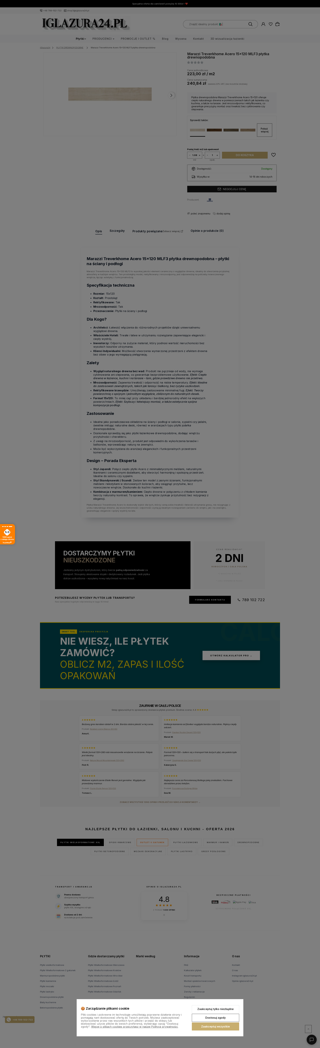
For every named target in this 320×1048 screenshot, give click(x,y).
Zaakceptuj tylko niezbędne (215, 1009)
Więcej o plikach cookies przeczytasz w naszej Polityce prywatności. (134, 1026)
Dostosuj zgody (215, 1017)
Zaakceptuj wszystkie (215, 1026)
